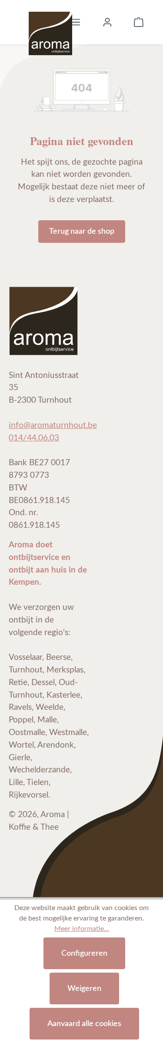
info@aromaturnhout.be (53, 425)
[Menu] (76, 22)
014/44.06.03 (34, 438)
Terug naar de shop (81, 231)
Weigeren (84, 988)
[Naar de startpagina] (50, 22)
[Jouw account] (107, 22)
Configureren (84, 953)
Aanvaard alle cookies (84, 1024)
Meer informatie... (81, 928)
